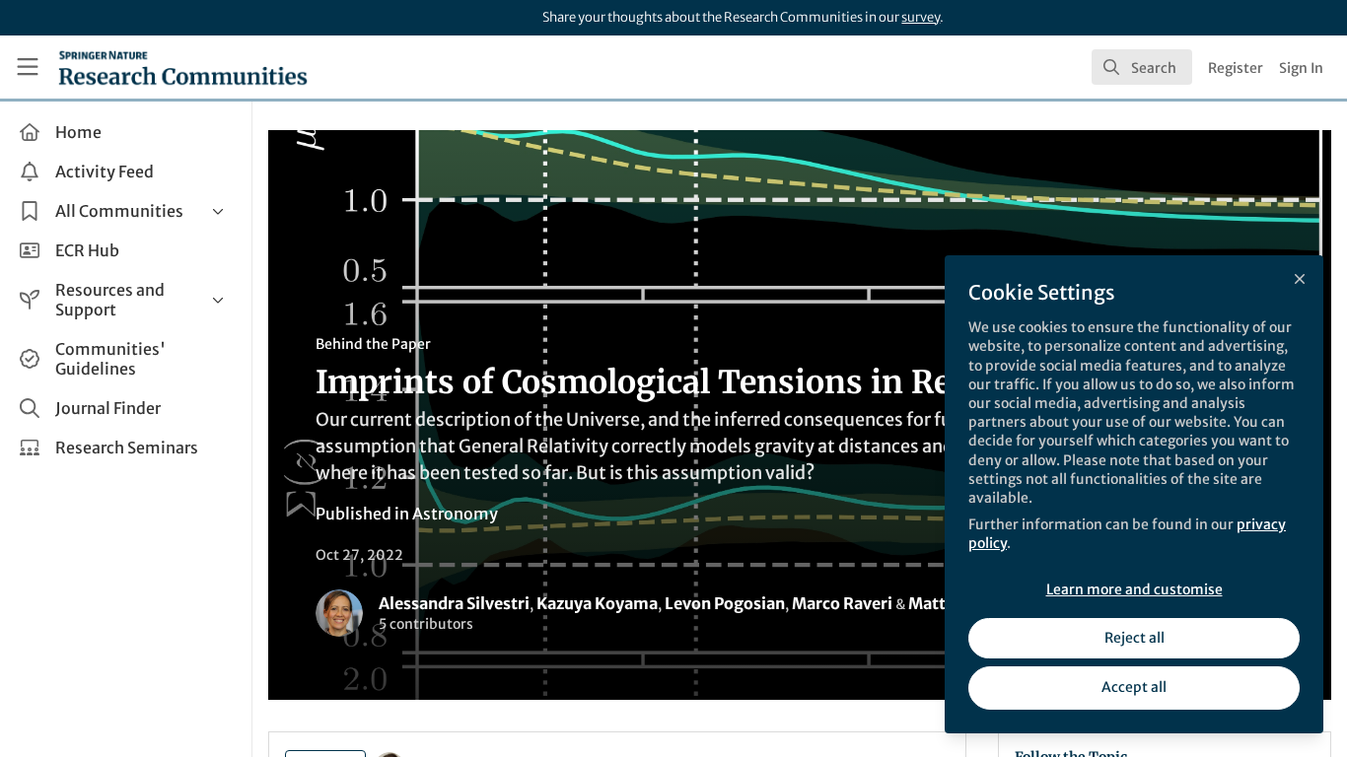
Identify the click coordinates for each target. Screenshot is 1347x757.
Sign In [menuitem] (1301, 68)
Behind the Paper (373, 344)
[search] (1142, 67)
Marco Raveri (842, 603)
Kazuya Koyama (597, 603)
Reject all (1134, 638)
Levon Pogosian (725, 603)
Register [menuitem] (1235, 68)
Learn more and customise (1134, 589)
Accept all (1134, 687)
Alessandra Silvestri (454, 603)
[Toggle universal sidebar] (27, 67)
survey (920, 17)
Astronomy (455, 513)
